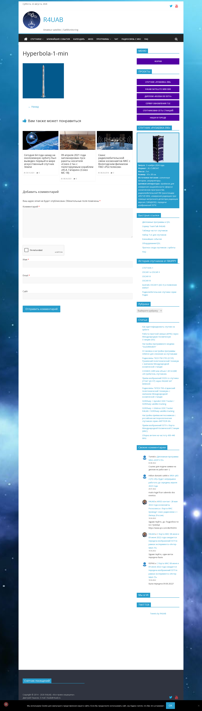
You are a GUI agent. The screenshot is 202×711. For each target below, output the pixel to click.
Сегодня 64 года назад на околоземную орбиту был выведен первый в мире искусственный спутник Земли (40, 160)
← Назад (33, 106)
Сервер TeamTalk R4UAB (153, 226)
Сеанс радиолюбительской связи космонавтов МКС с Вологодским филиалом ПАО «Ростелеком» (114, 160)
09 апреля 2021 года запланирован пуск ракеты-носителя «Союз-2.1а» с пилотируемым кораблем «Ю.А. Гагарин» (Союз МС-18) (77, 163)
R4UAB (53, 19)
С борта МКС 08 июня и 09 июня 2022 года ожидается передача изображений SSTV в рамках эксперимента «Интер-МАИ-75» (164, 541)
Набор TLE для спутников (154, 234)
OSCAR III (146, 276)
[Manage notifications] (6, 704)
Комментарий (31, 206)
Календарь (79, 39)
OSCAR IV (146, 280)
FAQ (146, 39)
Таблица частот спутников (155, 230)
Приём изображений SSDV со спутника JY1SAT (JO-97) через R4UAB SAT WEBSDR (160, 381)
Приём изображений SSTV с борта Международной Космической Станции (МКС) (160, 428)
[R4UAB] (26, 39)
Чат (116, 39)
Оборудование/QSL (151, 243)
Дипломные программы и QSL (156, 222)
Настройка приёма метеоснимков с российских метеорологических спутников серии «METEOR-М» (158, 418)
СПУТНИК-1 (147, 268)
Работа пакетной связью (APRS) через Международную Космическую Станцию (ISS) (160, 337)
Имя (26, 259)
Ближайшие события (58, 39)
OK (170, 705)
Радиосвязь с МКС (131, 39)
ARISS (90, 39)
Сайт (25, 291)
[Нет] (198, 705)
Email (26, 275)
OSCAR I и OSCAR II (151, 272)
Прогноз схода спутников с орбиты (158, 247)
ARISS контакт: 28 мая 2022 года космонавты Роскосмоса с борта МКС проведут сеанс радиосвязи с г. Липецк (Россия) (163, 508)
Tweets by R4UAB (158, 613)
